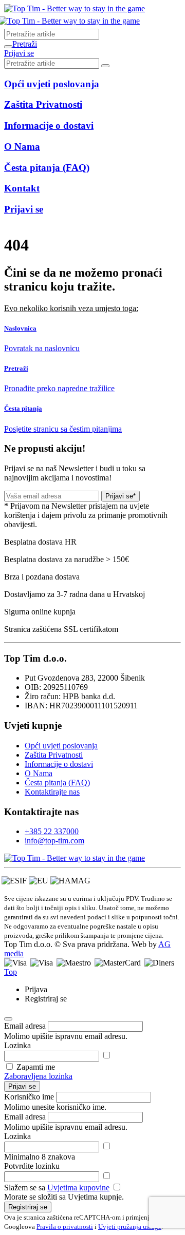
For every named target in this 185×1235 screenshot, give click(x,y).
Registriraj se (27, 1207)
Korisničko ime (29, 1096)
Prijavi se (22, 1086)
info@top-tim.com (54, 840)
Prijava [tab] (36, 989)
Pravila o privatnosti (64, 1226)
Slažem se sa (56, 1187)
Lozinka (17, 1045)
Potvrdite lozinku (32, 1166)
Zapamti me (35, 1067)
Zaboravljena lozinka (38, 1076)
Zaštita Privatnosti (54, 754)
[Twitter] (74, 858)
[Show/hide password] (106, 1055)
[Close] (8, 1018)
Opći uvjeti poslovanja (61, 745)
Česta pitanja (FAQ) (57, 782)
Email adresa (25, 1025)
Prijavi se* (120, 496)
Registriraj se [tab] (46, 998)
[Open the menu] (8, 46)
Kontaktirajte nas (52, 791)
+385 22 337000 (52, 831)
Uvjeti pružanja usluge (129, 1226)
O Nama (38, 773)
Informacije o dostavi (59, 764)
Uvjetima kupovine (78, 1187)
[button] (24, 44)
